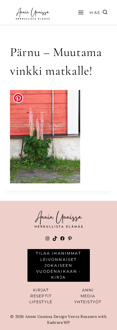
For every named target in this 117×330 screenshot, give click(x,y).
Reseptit (40, 296)
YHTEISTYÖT (87, 301)
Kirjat (41, 290)
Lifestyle (40, 301)
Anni (88, 290)
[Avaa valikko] (79, 12)
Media (87, 296)
